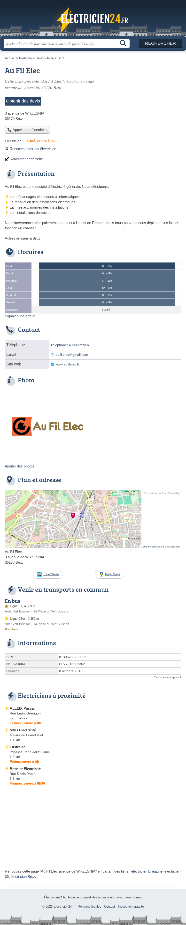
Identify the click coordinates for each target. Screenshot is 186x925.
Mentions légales (89, 906)
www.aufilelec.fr (67, 364)
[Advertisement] (93, 827)
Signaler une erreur (20, 316)
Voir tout (11, 629)
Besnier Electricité (25, 769)
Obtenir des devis (23, 101)
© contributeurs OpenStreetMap (162, 493)
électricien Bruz (23, 876)
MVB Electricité (23, 730)
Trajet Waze (51, 574)
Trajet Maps (112, 574)
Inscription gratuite (131, 906)
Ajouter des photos (19, 466)
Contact (109, 906)
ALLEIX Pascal (22, 708)
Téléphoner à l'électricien (69, 345)
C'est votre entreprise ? (167, 677)
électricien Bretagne (147, 871)
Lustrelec (17, 747)
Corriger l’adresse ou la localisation (160, 546)
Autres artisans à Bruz (22, 238)
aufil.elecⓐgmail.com (71, 355)
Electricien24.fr (93, 20)
